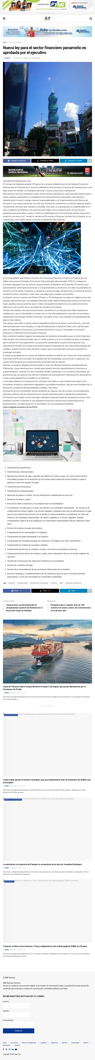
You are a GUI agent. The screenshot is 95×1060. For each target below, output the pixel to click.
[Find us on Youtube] (16, 1049)
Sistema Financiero (73, 583)
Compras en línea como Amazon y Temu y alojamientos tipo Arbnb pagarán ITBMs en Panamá (45, 946)
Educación (7, 1045)
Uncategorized (11, 715)
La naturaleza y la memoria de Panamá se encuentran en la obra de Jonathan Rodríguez (42, 864)
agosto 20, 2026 (16, 693)
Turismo (17, 1045)
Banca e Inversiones (29, 1043)
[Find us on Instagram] (10, 1049)
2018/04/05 (18, 58)
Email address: (8, 1020)
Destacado (9, 622)
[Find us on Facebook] (3, 1049)
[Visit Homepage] (47, 18)
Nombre (6, 1001)
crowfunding (22, 583)
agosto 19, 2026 (16, 868)
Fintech (54, 583)
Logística (43, 1043)
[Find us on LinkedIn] (13, 1049)
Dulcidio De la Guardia (39, 583)
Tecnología (75, 1043)
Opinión (64, 1043)
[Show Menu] (4, 18)
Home (5, 42)
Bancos (12, 583)
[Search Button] (91, 18)
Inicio (5, 1043)
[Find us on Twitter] (6, 1049)
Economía (14, 1043)
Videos (85, 1043)
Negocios (54, 1043)
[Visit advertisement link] (47, 5)
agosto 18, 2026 (16, 949)
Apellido (6, 1011)
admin (7, 58)
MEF (61, 583)
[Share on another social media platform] (90, 161)
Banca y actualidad (15, 42)
